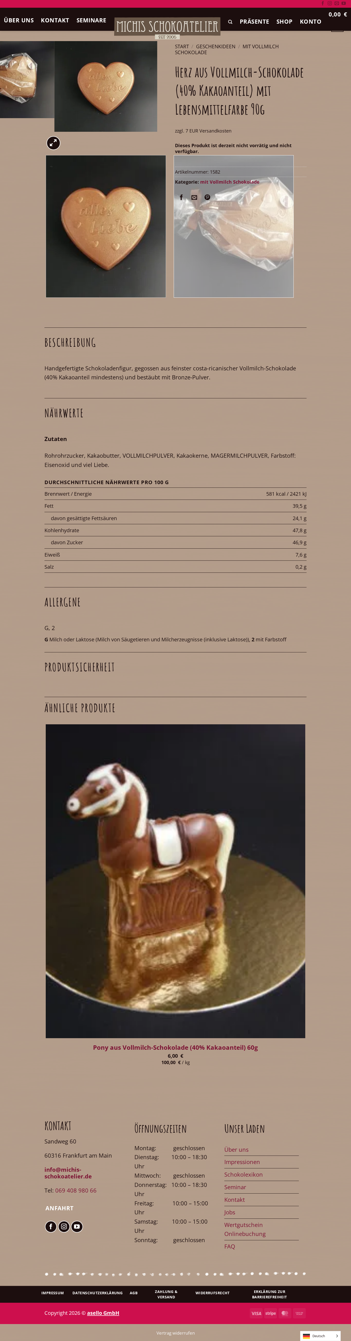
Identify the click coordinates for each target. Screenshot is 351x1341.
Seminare (91, 20)
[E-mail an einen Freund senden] (194, 197)
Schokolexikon (243, 1174)
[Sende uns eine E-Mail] (337, 3)
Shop (284, 21)
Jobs (229, 1212)
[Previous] (49, 305)
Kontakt (55, 20)
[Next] (71, 139)
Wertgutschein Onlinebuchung (245, 1229)
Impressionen (242, 1162)
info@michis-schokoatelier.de (68, 1173)
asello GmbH (103, 1312)
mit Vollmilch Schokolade (230, 182)
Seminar (235, 1187)
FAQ (229, 1246)
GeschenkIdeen (215, 46)
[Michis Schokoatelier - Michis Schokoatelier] (167, 28)
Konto (311, 21)
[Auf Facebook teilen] (181, 197)
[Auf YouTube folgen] (343, 3)
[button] (230, 22)
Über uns (19, 20)
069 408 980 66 (76, 1190)
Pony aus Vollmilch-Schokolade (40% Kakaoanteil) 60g (175, 1047)
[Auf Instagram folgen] (330, 3)
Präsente (254, 21)
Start (182, 46)
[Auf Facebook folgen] (323, 3)
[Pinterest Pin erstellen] (207, 197)
